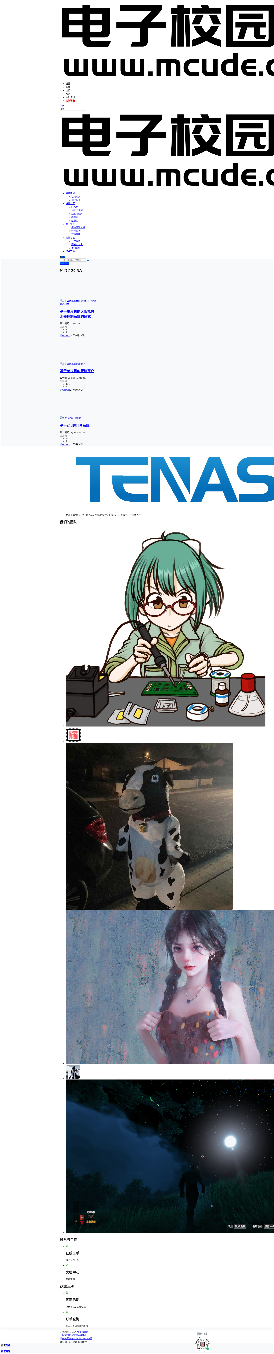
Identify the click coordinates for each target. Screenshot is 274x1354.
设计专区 (70, 203)
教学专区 (70, 224)
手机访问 (70, 97)
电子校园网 (82, 1331)
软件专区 (70, 237)
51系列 (63, 327)
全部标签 (64, 263)
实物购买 (70, 193)
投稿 (62, 257)
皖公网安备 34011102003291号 (77, 1338)
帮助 (68, 94)
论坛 (68, 90)
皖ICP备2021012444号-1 (74, 1335)
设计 (68, 83)
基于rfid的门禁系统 (74, 425)
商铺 (68, 87)
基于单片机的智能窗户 (77, 371)
